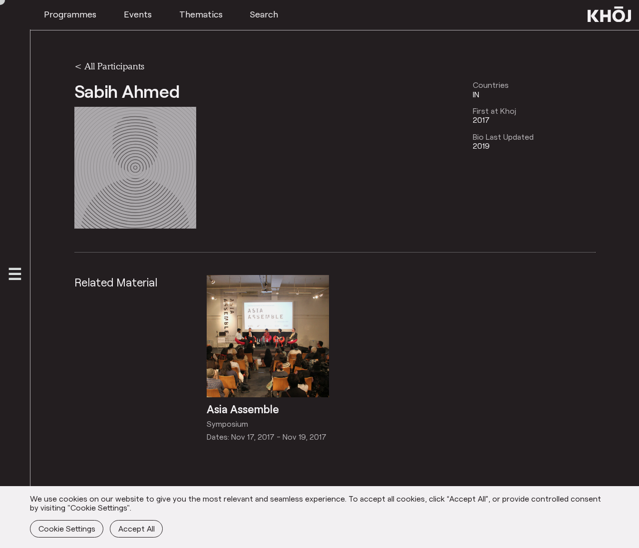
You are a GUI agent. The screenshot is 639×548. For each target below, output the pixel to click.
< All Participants (109, 65)
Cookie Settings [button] (66, 528)
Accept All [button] (136, 528)
